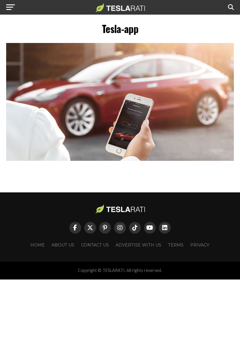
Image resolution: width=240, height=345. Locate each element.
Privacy (199, 245)
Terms (176, 245)
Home (37, 245)
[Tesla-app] (120, 159)
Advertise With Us (138, 245)
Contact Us (95, 245)
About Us (63, 245)
